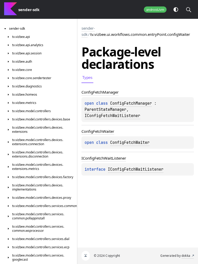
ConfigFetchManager (131, 103)
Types (87, 77)
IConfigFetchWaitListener (112, 115)
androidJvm (155, 10)
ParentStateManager (105, 109)
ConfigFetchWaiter (130, 142)
